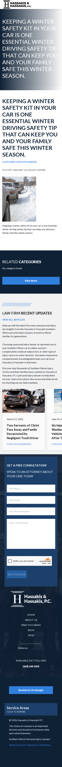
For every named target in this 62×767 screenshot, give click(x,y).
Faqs (31, 635)
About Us (31, 619)
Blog (31, 630)
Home (31, 614)
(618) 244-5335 (31, 666)
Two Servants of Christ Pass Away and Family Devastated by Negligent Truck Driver (23, 419)
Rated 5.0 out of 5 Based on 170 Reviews (30, 744)
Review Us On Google (31, 690)
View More (31, 280)
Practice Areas (31, 624)
